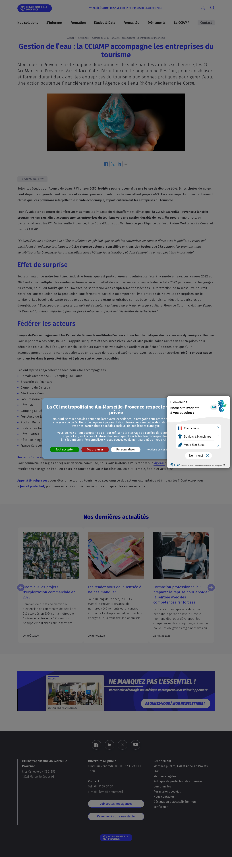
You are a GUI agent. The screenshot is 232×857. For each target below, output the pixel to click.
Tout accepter (64, 449)
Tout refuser (95, 449)
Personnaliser (125, 449)
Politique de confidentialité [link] (162, 449)
